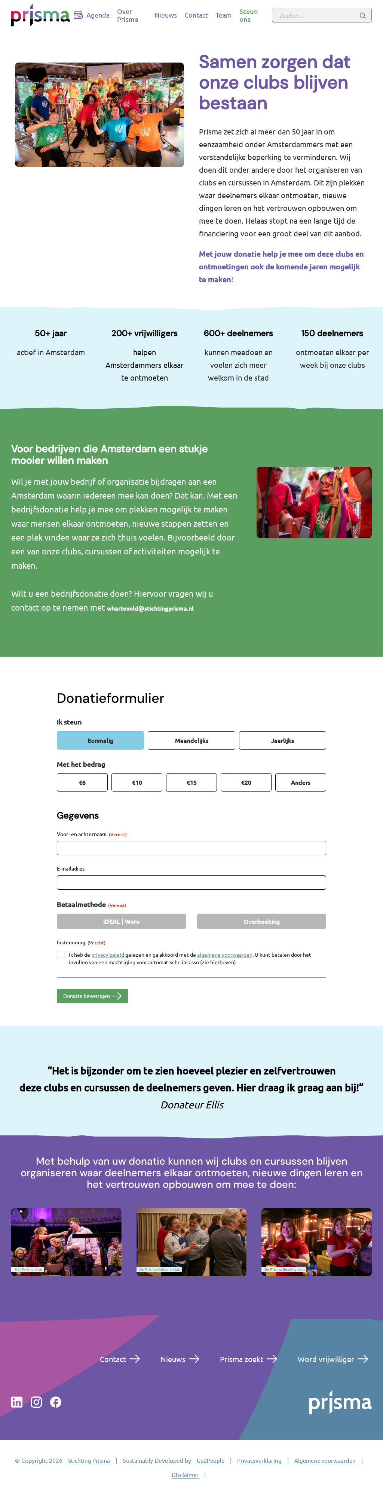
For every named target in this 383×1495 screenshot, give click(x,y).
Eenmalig (100, 740)
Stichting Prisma (89, 1460)
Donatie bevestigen (86, 995)
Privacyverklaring (259, 1460)
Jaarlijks (282, 740)
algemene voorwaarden (224, 954)
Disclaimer (185, 1474)
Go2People (210, 1460)
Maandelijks (191, 740)
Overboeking (262, 921)
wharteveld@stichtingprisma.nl (150, 608)
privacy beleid (107, 954)
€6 (82, 782)
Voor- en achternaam (92, 834)
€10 (137, 782)
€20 (246, 782)
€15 (192, 782)
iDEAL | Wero (121, 921)
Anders (300, 782)
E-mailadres (71, 868)
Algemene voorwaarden (325, 1460)
